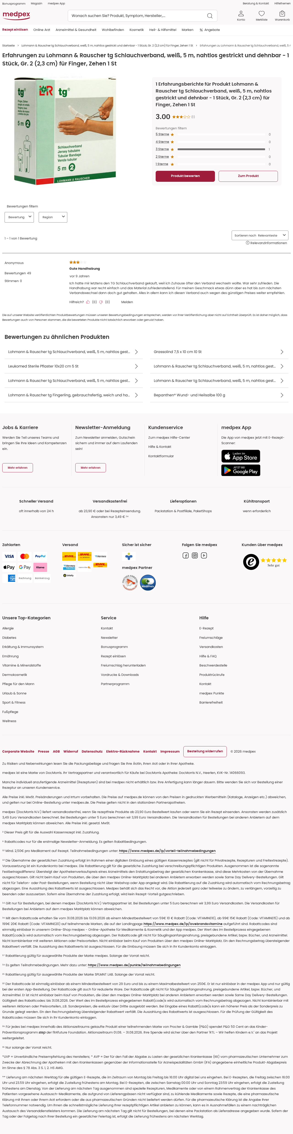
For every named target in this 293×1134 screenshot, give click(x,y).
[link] (130, 583)
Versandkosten (211, 647)
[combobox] (142, 16)
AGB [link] (56, 751)
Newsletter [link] (109, 637)
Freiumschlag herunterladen (123, 665)
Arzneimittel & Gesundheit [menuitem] (76, 29)
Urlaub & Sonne (14, 693)
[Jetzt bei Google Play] (254, 470)
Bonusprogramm (114, 647)
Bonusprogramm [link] (13, 3)
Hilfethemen (282, 3)
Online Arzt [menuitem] (41, 29)
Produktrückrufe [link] (212, 674)
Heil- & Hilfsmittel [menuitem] (162, 29)
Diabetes (9, 637)
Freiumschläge (211, 637)
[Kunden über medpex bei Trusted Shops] (266, 562)
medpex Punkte (211, 693)
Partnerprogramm (115, 684)
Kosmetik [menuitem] (137, 29)
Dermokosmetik (14, 674)
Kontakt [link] (205, 684)
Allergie (8, 628)
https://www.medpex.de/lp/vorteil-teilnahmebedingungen (167, 851)
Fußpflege (10, 712)
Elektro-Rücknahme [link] (123, 751)
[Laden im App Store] (254, 456)
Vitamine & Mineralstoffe (21, 665)
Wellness (9, 721)
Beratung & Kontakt (256, 3)
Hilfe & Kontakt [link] (159, 446)
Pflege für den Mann (18, 684)
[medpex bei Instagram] (194, 555)
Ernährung (10, 656)
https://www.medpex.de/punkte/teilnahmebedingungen (134, 965)
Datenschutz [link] (92, 751)
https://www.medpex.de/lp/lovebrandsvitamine (183, 924)
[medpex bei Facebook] (185, 555)
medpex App (56, 3)
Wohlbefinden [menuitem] (113, 29)
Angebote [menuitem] (212, 29)
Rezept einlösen (113, 656)
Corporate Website (18, 751)
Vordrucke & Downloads (120, 674)
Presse (43, 751)
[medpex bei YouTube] (204, 555)
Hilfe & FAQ (208, 656)
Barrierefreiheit (211, 702)
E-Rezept (206, 628)
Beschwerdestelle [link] (213, 665)
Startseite (8, 45)
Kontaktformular (161, 456)
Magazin (36, 3)
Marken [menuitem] (187, 29)
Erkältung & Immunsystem (22, 647)
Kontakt (107, 628)
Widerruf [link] (70, 751)
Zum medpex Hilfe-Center (169, 437)
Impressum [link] (170, 751)
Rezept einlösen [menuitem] (15, 29)
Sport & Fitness (13, 702)
